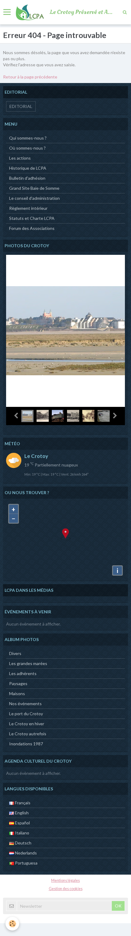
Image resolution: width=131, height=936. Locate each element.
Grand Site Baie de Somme (34, 188)
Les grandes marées (28, 663)
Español (22, 822)
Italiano (21, 832)
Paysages (18, 683)
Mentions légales (65, 880)
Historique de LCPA (27, 168)
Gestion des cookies (66, 888)
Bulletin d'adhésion (27, 178)
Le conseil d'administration (34, 198)
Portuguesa (25, 862)
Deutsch (22, 842)
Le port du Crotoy (26, 713)
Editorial (20, 106)
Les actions (20, 158)
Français (22, 802)
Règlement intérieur (28, 208)
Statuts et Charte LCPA (32, 218)
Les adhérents (23, 673)
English (21, 812)
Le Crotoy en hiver (26, 723)
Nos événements (25, 703)
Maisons (17, 693)
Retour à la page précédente (30, 76)
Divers (15, 653)
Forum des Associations (32, 228)
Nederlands (25, 852)
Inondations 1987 (26, 743)
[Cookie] (12, 924)
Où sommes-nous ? (27, 148)
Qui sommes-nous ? (28, 137)
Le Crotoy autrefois (27, 733)
